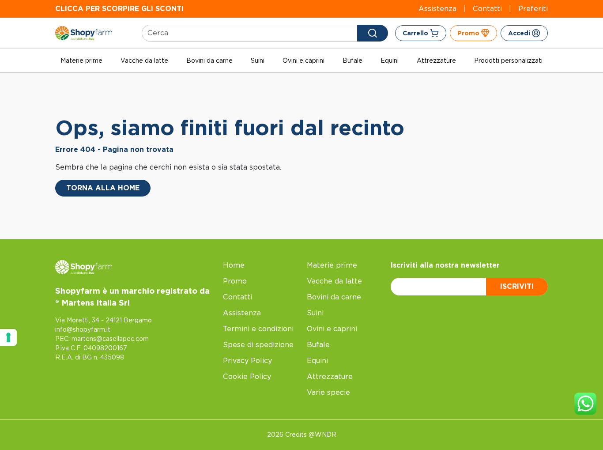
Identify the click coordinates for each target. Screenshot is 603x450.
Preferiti (533, 8)
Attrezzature (436, 60)
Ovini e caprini (303, 60)
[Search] (372, 33)
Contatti (487, 8)
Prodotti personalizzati (508, 60)
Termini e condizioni (258, 329)
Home (234, 265)
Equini (390, 60)
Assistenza (437, 8)
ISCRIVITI (517, 286)
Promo (235, 281)
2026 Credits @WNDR (301, 434)
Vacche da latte (144, 60)
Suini (257, 60)
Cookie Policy (247, 376)
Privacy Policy (247, 360)
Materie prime (81, 60)
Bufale (352, 60)
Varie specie (328, 392)
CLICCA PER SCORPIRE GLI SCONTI (119, 8)
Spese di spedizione (258, 344)
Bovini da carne (209, 60)
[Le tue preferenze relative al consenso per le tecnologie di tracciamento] (8, 337)
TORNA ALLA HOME (102, 188)
